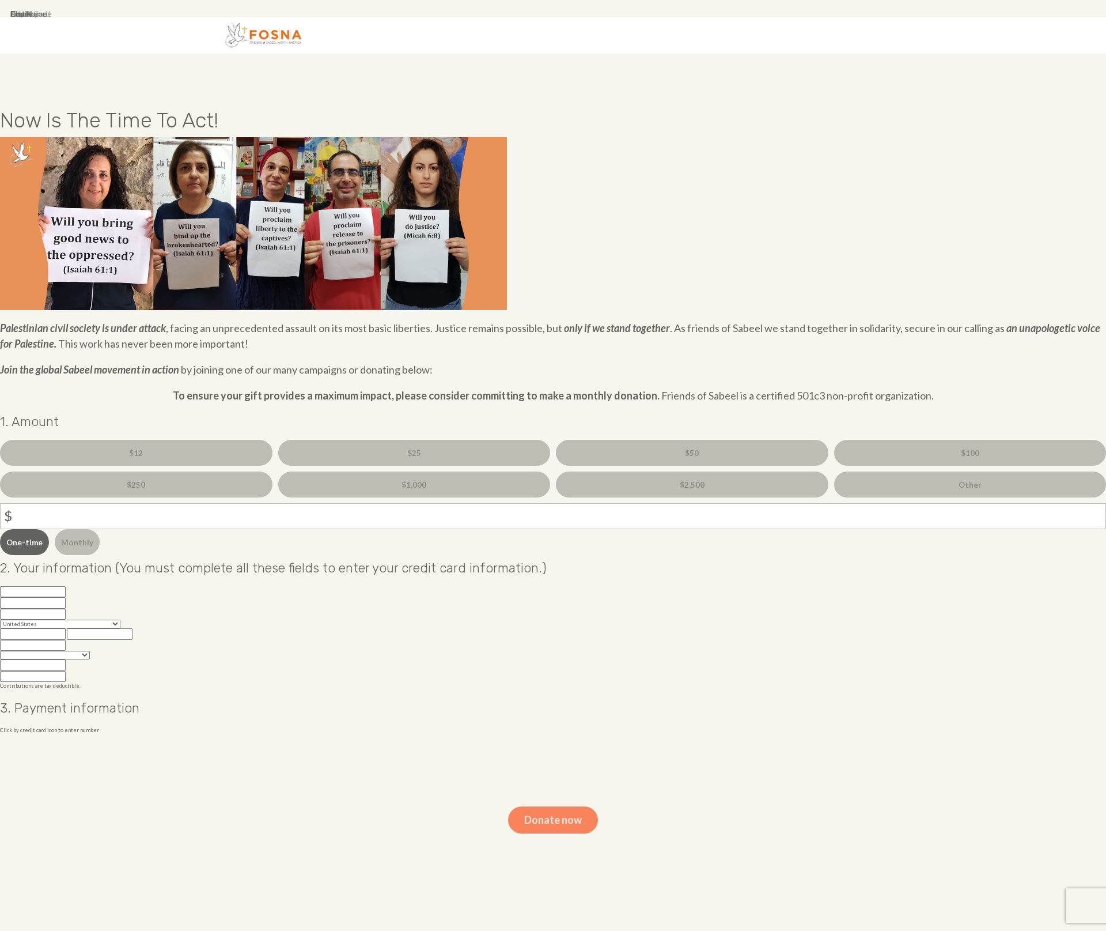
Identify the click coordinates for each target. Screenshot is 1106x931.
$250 (136, 484)
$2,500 (692, 484)
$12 (136, 453)
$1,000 (414, 484)
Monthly (77, 542)
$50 (692, 453)
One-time (24, 542)
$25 (414, 453)
